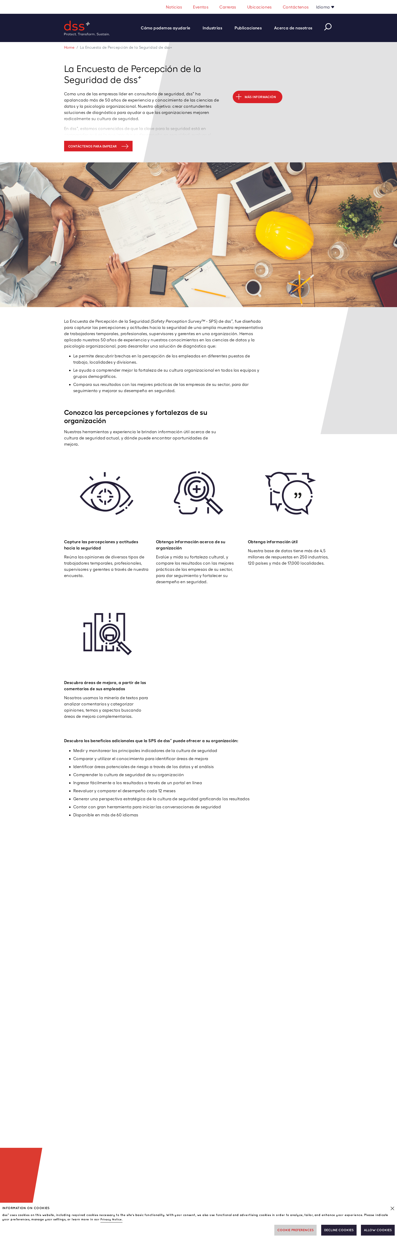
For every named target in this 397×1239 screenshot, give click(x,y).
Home (69, 47)
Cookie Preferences (295, 1230)
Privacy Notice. (111, 1219)
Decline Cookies (339, 1230)
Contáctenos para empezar (92, 146)
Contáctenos (296, 7)
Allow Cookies (378, 1230)
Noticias (174, 7)
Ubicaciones (259, 7)
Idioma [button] (323, 7)
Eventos (200, 7)
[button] (168, 28)
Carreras (227, 7)
